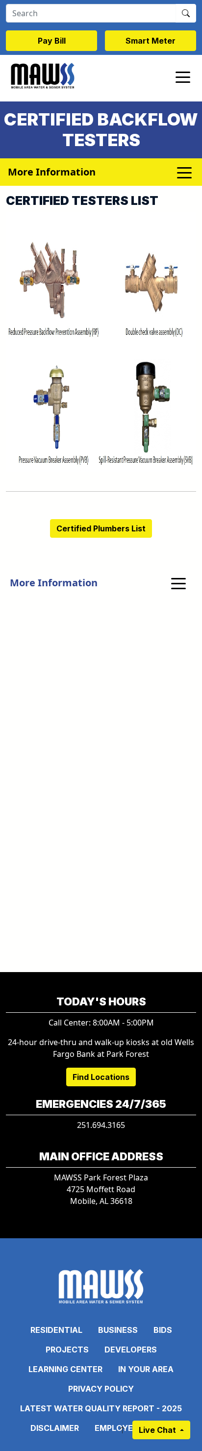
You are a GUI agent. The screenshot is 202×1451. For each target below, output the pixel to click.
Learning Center (65, 1369)
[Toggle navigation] (183, 76)
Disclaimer (54, 1428)
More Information (54, 582)
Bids (162, 1330)
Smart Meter (151, 41)
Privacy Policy (101, 1389)
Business (118, 1330)
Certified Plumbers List (101, 528)
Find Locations (101, 1077)
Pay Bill (52, 41)
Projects (67, 1349)
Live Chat (158, 1430)
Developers (130, 1349)
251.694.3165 (101, 1125)
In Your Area (146, 1369)
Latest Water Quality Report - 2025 (101, 1408)
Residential (56, 1330)
